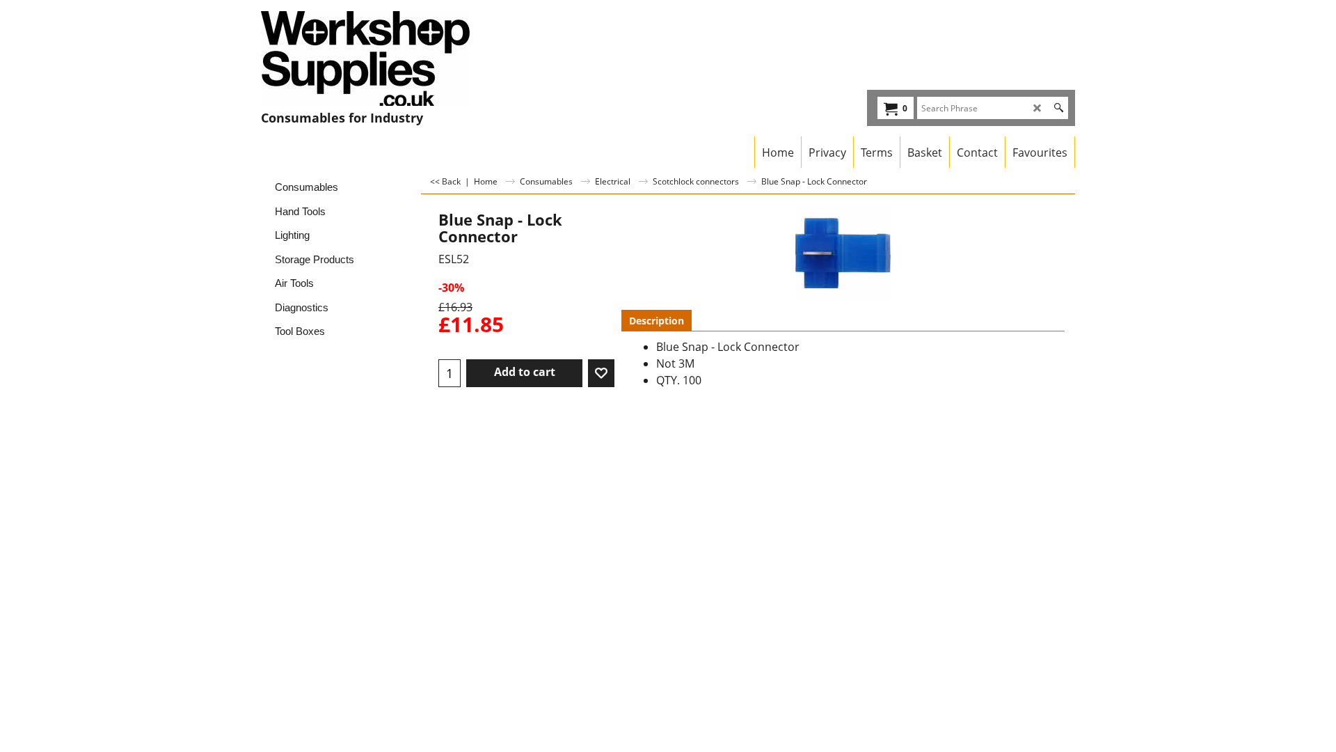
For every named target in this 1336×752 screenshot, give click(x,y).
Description (656, 320)
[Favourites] (601, 373)
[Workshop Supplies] (383, 58)
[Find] (1058, 107)
